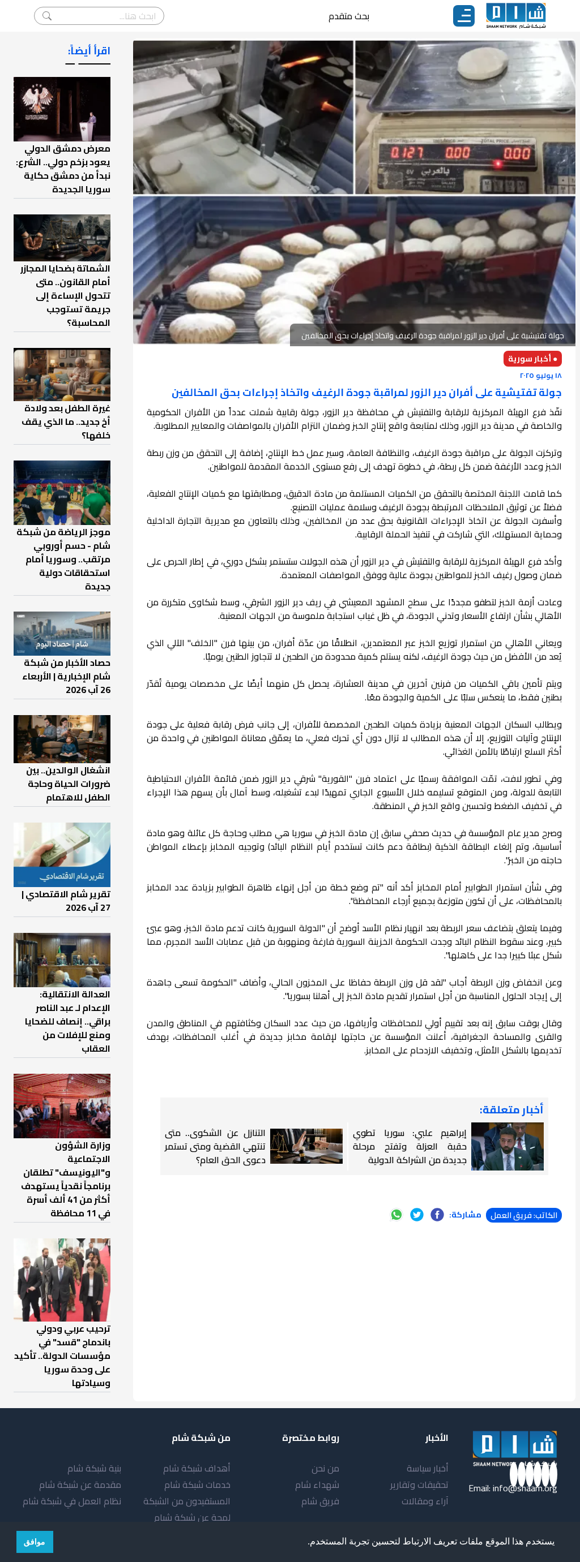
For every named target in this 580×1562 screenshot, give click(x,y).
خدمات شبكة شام (197, 1484)
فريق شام (320, 1501)
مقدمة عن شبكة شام (80, 1484)
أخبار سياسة (428, 1468)
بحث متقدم (349, 15)
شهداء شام (317, 1484)
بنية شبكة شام (94, 1468)
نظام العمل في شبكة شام (72, 1501)
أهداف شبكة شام (197, 1468)
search (47, 15)
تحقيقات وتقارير (419, 1484)
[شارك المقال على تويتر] (417, 1215)
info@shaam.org (525, 1487)
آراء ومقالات (425, 1501)
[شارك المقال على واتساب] (396, 1215)
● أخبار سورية (532, 358)
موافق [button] (34, 1541)
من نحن (325, 1468)
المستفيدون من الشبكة (187, 1501)
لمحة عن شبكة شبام (192, 1517)
